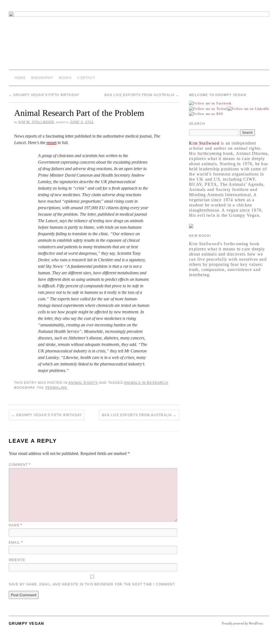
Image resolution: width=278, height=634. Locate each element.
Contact (86, 78)
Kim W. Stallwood (36, 122)
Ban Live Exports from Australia (142, 95)
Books (65, 78)
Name (15, 525)
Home (20, 78)
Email (16, 542)
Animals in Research (146, 383)
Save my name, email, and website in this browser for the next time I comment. (92, 584)
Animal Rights (83, 383)
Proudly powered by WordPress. (243, 623)
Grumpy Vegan (26, 623)
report (51, 142)
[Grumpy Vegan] (139, 40)
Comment (20, 465)
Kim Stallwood (204, 143)
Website (17, 560)
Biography (42, 78)
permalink (56, 388)
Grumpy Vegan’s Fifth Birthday (44, 95)
